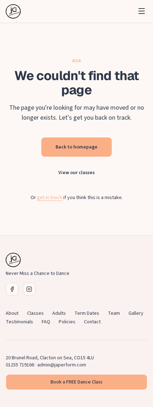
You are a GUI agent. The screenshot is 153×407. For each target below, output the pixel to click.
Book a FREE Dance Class (76, 382)
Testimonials (19, 321)
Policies (67, 321)
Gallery (135, 313)
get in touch (49, 197)
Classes (35, 313)
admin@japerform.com (61, 365)
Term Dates (86, 313)
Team (114, 313)
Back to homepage (76, 147)
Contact (92, 321)
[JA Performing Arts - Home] (13, 11)
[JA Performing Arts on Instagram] (29, 289)
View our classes (76, 172)
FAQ (46, 321)
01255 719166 (20, 365)
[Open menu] (141, 11)
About (12, 313)
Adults (59, 313)
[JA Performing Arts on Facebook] (12, 289)
